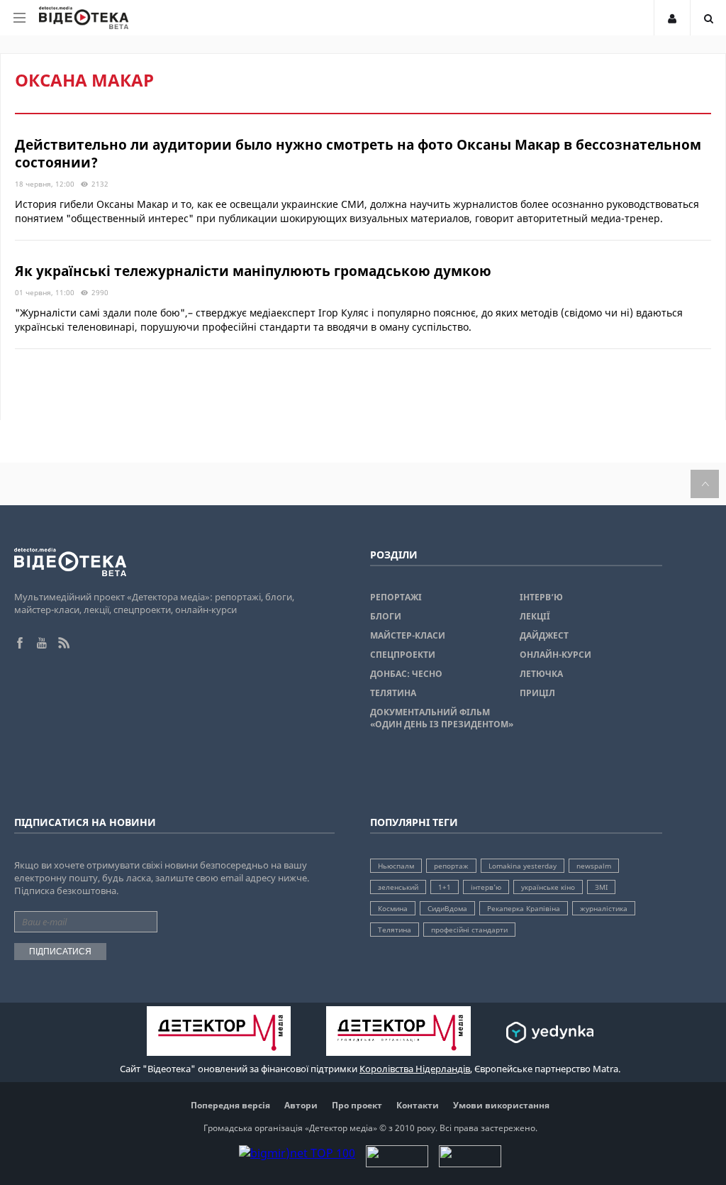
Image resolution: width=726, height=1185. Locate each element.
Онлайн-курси (555, 655)
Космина (393, 908)
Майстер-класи (407, 635)
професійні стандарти (469, 930)
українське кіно (548, 887)
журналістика (603, 908)
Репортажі (396, 597)
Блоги (385, 616)
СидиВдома (447, 908)
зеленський (398, 887)
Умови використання (501, 1105)
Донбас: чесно (406, 674)
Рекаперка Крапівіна (523, 908)
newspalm (593, 866)
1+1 (444, 887)
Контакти (417, 1105)
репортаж (451, 866)
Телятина (393, 693)
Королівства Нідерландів (414, 1068)
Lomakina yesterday (522, 866)
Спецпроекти (402, 655)
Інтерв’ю (541, 597)
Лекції (535, 616)
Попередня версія (230, 1105)
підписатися (60, 952)
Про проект (357, 1105)
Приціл (537, 693)
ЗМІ (601, 887)
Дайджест (544, 635)
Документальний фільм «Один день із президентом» (441, 718)
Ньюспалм (396, 866)
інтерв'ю (486, 887)
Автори (301, 1105)
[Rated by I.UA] (397, 1163)
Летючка (541, 674)
